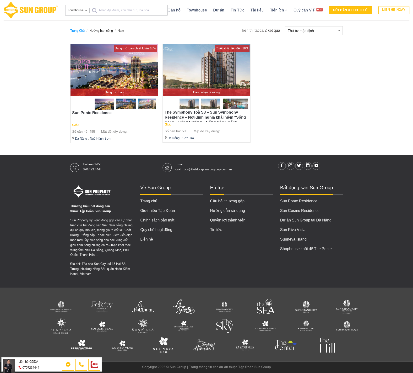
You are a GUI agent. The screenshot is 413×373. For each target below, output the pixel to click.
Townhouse (197, 10)
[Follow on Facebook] (282, 166)
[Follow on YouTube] (316, 166)
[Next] (148, 105)
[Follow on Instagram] (290, 166)
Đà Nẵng (81, 138)
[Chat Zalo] (94, 364)
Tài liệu (257, 10)
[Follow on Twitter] (299, 166)
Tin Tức (237, 10)
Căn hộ (174, 10)
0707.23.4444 (92, 169)
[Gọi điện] (81, 364)
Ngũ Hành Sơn (100, 138)
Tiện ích (277, 10)
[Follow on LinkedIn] (308, 166)
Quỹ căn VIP (304, 10)
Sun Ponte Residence (92, 113)
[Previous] (80, 105)
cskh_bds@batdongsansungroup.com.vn (203, 169)
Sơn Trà (188, 138)
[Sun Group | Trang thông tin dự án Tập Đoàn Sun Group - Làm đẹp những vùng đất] (31, 10)
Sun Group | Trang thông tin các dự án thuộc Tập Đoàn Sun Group (220, 367)
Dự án (218, 10)
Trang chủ (77, 30)
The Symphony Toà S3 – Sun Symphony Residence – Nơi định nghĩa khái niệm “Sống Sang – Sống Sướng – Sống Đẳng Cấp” (205, 117)
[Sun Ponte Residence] (114, 70)
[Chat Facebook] (68, 364)
